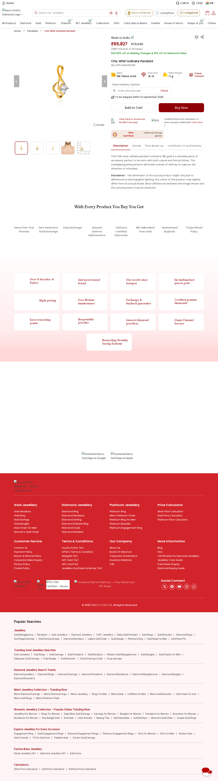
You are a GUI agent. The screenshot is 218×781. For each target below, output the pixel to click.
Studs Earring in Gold (91, 658)
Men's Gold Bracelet (161, 694)
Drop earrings (114, 658)
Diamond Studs (71, 528)
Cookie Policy (22, 568)
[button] (111, 13)
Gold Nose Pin (178, 638)
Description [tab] (120, 145)
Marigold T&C (70, 556)
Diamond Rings (184, 634)
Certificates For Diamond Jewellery (178, 556)
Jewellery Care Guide (170, 560)
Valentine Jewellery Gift (53, 753)
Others (212, 23)
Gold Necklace (22, 511)
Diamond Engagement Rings (83, 733)
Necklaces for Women (26, 718)
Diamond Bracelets (24, 678)
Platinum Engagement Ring (126, 528)
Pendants (32, 31)
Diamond (25, 23)
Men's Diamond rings (55, 694)
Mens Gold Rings (23, 698)
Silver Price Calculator (170, 511)
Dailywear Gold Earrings (26, 658)
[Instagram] (179, 587)
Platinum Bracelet (120, 523)
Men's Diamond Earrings (27, 694)
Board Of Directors (121, 552)
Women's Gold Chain (26, 532)
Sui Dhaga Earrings (24, 638)
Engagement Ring (23, 733)
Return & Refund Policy (27, 556)
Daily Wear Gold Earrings (77, 713)
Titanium (65, 23)
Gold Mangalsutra (23, 634)
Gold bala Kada (121, 718)
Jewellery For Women (25, 713)
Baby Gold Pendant (127, 634)
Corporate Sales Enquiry (28, 560)
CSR (112, 564)
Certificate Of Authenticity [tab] (184, 145)
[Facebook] (172, 587)
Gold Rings (147, 634)
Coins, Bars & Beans (135, 23)
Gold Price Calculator (170, 515)
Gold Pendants (76, 654)
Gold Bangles (21, 523)
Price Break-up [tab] (154, 145)
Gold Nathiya (140, 718)
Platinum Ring (118, 511)
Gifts (116, 23)
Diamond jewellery (24, 674)
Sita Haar (69, 718)
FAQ (160, 552)
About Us (115, 547)
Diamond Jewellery (81, 634)
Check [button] (164, 90)
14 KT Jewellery (104, 634)
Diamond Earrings (67, 674)
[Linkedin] (194, 587)
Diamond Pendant (72, 532)
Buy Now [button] (181, 108)
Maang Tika (103, 718)
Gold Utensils (21, 737)
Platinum (50, 23)
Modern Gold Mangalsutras (122, 654)
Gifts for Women (147, 733)
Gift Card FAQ (70, 564)
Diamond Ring (70, 511)
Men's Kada (117, 694)
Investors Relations (121, 560)
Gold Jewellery (59, 634)
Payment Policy (23, 552)
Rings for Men (99, 694)
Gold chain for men (186, 694)
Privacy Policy (22, 564)
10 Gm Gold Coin (41, 737)
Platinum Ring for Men (123, 519)
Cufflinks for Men (137, 694)
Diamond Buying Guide (171, 568)
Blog (160, 547)
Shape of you (195, 23)
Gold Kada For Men (157, 638)
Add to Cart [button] (134, 108)
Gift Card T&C (70, 560)
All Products (9, 23)
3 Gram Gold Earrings (84, 737)
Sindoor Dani (186, 733)
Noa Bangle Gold (51, 718)
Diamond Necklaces (117, 674)
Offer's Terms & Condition (77, 552)
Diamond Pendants (92, 674)
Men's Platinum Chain (122, 515)
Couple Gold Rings (186, 718)
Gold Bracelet (164, 634)
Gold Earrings (21, 519)
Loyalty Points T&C (73, 547)
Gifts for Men (167, 733)
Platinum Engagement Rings (118, 733)
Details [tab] (136, 145)
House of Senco (173, 23)
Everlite (155, 23)
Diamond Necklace (73, 515)
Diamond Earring (71, 519)
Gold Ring (19, 515)
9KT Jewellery (84, 23)
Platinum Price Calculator (173, 519)
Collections (102, 23)
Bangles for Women (130, 713)
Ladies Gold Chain (97, 638)
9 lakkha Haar (61, 737)
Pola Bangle (50, 658)
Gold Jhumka (85, 718)
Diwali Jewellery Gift (25, 753)
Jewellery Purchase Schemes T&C (82, 568)
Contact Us (20, 547)
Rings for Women (50, 713)
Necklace (42, 634)
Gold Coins (75, 753)
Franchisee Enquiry (169, 564)
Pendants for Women (157, 713)
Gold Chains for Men (170, 654)
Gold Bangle (117, 638)
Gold (38, 23)
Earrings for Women (105, 713)
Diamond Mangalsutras (145, 674)
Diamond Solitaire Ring (75, 523)
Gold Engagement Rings (50, 733)
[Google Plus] (187, 587)
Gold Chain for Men (25, 528)
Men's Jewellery (79, 694)
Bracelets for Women (184, 713)
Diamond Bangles (171, 674)
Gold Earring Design (48, 638)
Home (17, 31)
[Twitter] (165, 587)
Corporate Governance (123, 556)
